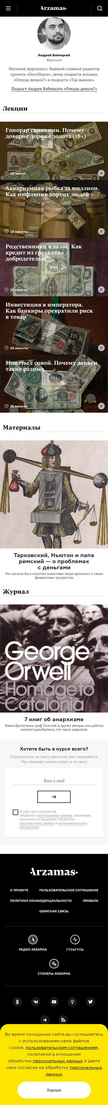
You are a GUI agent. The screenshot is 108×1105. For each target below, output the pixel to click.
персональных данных (58, 1060)
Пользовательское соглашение (68, 890)
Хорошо (54, 1090)
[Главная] (54, 872)
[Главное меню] (8, 8)
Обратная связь (54, 911)
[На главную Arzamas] (54, 8)
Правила (90, 901)
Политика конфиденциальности (41, 901)
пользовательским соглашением (61, 1047)
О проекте (19, 890)
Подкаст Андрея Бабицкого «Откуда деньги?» (54, 88)
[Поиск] (99, 8)
